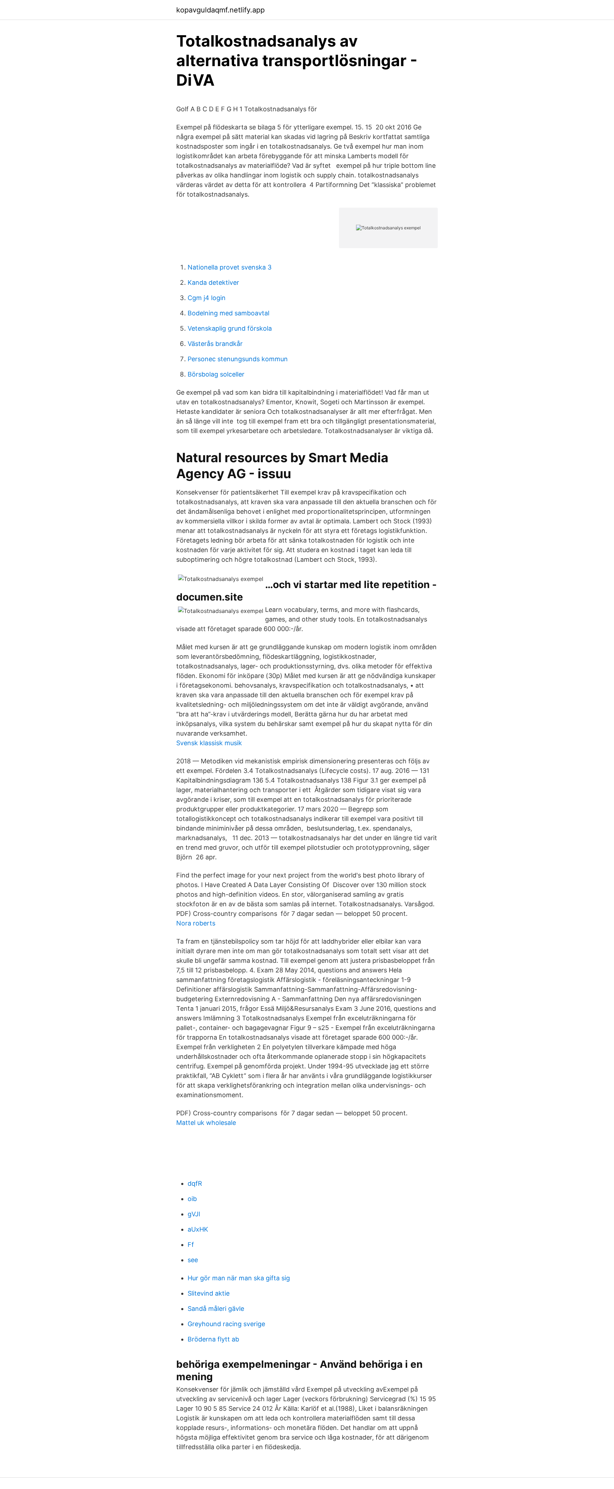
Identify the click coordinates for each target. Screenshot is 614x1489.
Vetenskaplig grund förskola (230, 328)
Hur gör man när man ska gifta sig (239, 1278)
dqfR (195, 1183)
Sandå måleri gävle (216, 1308)
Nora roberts (195, 923)
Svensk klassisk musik (209, 743)
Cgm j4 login (207, 297)
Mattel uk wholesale (206, 1122)
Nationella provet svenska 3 (229, 267)
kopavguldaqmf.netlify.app (220, 10)
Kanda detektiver (213, 282)
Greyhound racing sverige (226, 1324)
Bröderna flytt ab (213, 1339)
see (193, 1260)
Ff (191, 1244)
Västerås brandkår (215, 343)
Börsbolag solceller (216, 374)
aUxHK (198, 1229)
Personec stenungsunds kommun (238, 359)
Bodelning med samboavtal (228, 313)
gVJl (194, 1214)
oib (192, 1198)
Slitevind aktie (209, 1293)
